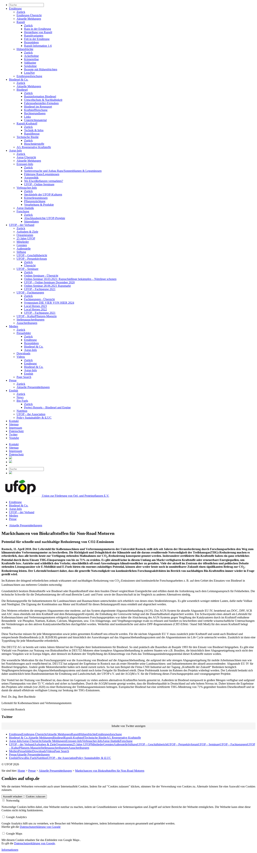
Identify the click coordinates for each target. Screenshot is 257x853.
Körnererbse (31, 59)
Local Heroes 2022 (35, 309)
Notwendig (12, 800)
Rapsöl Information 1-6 (38, 45)
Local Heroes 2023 (35, 306)
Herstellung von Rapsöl (38, 32)
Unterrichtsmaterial (35, 120)
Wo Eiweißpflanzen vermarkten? (43, 181)
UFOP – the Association (31, 414)
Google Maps (13, 833)
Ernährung (15, 8)
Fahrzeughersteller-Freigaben (41, 103)
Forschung (23, 211)
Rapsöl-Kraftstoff (27, 123)
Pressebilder (24, 333)
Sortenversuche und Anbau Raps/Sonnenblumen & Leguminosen (63, 170)
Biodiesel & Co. (18, 79)
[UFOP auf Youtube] (10, 461)
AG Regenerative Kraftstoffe (34, 147)
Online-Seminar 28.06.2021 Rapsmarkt (47, 285)
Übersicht (30, 265)
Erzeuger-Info (25, 164)
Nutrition (22, 410)
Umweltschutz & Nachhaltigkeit (43, 99)
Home (21, 770)
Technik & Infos (33, 130)
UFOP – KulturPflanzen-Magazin (37, 316)
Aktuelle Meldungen (29, 18)
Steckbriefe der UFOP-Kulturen (43, 194)
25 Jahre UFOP (26, 238)
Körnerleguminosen (36, 197)
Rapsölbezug (32, 133)
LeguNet (29, 72)
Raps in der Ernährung (37, 28)
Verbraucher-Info (27, 187)
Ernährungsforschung (29, 76)
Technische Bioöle (28, 137)
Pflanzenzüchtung (34, 201)
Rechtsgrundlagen (35, 113)
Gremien (22, 245)
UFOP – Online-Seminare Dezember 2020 (49, 282)
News (20, 397)
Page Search (24, 377)
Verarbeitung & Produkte (39, 204)
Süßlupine (30, 62)
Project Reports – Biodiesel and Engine (47, 407)
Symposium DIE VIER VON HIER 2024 (49, 302)
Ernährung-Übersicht (29, 15)
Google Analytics (16, 817)
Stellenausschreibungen (30, 319)
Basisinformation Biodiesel (40, 96)
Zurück (21, 12)
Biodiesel (22, 89)
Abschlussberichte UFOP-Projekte (44, 218)
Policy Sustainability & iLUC (34, 417)
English (28, 373)
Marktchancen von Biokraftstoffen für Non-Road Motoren (109, 770)
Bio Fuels (22, 400)
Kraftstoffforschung (35, 110)
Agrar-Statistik (25, 208)
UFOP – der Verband (21, 224)
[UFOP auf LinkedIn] (10, 458)
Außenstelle (24, 248)
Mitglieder (23, 241)
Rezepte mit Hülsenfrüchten (40, 69)
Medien (13, 326)
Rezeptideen (31, 42)
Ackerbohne (31, 55)
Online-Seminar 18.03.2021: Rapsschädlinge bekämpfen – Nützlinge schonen (70, 279)
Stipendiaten (31, 221)
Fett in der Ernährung (36, 39)
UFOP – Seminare (27, 268)
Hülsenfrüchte (25, 49)
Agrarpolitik (31, 177)
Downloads (23, 353)
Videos (21, 356)
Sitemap (14, 424)
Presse (13, 380)
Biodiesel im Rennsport (38, 106)
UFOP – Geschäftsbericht (32, 255)
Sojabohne (30, 66)
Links (27, 116)
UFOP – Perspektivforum (32, 258)
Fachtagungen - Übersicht (39, 299)
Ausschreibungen (27, 323)
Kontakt (14, 421)
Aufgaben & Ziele (27, 231)
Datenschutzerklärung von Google (40, 826)
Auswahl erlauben (12, 796)
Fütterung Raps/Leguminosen (41, 174)
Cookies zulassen (35, 796)
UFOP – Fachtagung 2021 (40, 289)
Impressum (15, 427)
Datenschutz (16, 431)
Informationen (10, 849)
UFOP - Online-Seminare (39, 184)
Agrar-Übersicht (26, 157)
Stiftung (21, 252)
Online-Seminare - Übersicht (41, 275)
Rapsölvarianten (33, 35)
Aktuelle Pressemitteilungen (33, 387)
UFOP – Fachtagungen (30, 292)
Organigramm (25, 235)
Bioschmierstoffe (34, 143)
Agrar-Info (15, 150)
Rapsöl (21, 22)
